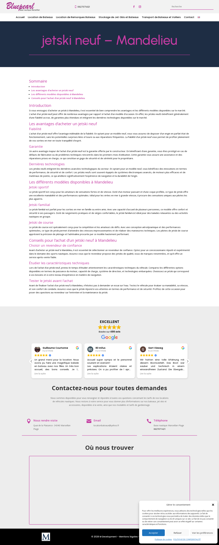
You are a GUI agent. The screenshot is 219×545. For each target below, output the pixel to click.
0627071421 (83, 6)
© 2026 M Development (104, 536)
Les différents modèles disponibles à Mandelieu (57, 94)
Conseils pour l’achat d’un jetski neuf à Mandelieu (58, 98)
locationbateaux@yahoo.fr (106, 425)
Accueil (20, 17)
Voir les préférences (202, 532)
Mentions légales (128, 536)
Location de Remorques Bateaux (75, 17)
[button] (213, 504)
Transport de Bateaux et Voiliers (161, 17)
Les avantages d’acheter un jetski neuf (52, 90)
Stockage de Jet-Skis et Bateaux (119, 17)
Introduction (38, 86)
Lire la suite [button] (40, 373)
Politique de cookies (163, 539)
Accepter (153, 532)
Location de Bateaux (40, 17)
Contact (189, 17)
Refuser (178, 532)
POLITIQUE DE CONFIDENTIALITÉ (187, 539)
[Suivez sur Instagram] (140, 6)
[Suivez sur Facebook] (134, 6)
